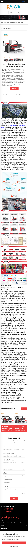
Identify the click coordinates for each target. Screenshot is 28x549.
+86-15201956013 (7, 511)
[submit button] (18, 12)
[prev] (2, 59)
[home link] (14, 7)
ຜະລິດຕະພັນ (6, 22)
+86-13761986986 (7, 509)
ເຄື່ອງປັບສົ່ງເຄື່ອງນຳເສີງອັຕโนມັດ (16, 22)
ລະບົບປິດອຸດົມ (12, 125)
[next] (24, 59)
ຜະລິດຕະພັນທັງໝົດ (6, 28)
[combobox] (14, 482)
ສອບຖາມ (14, 88)
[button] (22, 408)
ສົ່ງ (14, 498)
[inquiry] (26, 268)
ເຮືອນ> (2, 22)
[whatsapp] (26, 272)
